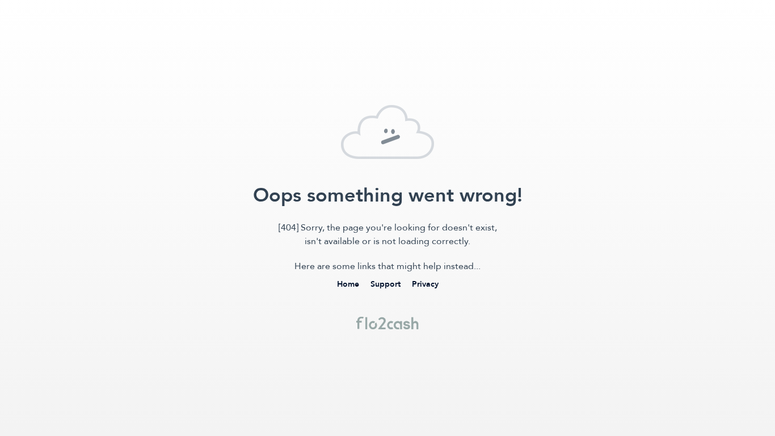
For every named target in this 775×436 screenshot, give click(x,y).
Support (385, 284)
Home (348, 284)
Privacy (425, 284)
